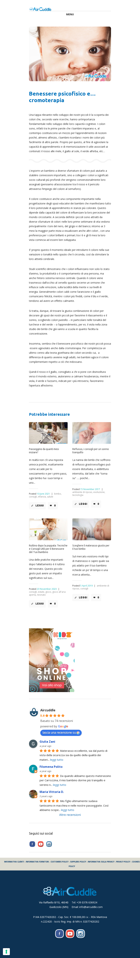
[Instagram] (80, 933)
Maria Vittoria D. (52, 792)
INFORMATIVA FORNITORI (37, 862)
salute (50, 496)
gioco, (48, 591)
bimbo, (58, 493)
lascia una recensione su (59, 732)
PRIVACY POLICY (123, 862)
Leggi (40, 505)
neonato (41, 594)
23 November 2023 (47, 588)
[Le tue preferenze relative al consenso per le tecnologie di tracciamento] (6, 951)
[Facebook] (59, 933)
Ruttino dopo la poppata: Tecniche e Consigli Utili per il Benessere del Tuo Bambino (48, 549)
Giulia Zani (47, 742)
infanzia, (42, 496)
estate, (41, 591)
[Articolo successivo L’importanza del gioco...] (90, 54)
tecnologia (77, 495)
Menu (70, 14)
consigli (84, 588)
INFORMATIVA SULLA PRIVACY (101, 862)
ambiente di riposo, (82, 492)
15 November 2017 (90, 489)
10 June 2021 (43, 493)
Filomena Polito (51, 767)
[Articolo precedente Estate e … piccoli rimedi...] (49, 54)
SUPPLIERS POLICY (78, 862)
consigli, (33, 496)
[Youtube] (70, 933)
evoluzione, (99, 492)
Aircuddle (47, 710)
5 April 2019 (86, 585)
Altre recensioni (70, 815)
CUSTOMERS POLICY (59, 862)
